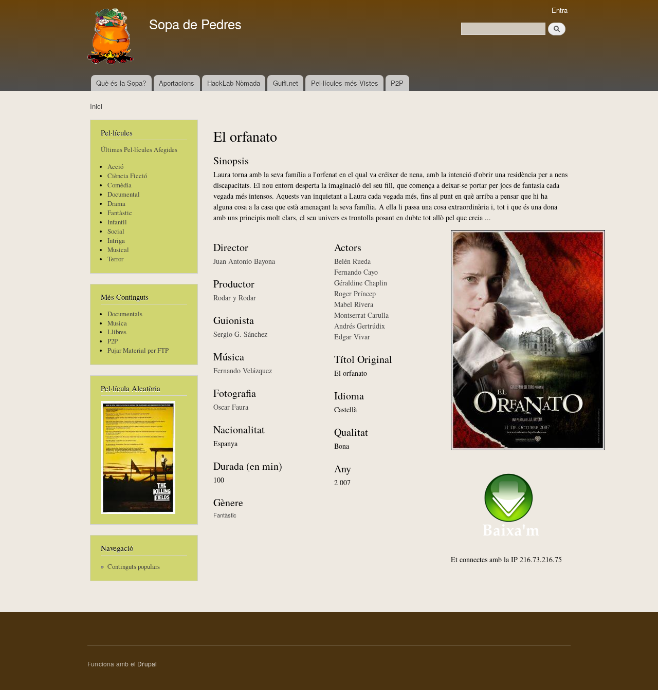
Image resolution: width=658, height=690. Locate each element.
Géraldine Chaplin (360, 283)
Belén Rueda (352, 261)
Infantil (117, 222)
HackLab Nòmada (233, 83)
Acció (115, 166)
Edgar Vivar (352, 336)
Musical (118, 249)
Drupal (147, 663)
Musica (117, 323)
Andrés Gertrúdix (359, 326)
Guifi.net (285, 83)
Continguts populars (133, 566)
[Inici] (111, 37)
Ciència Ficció (127, 175)
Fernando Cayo (356, 272)
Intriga (116, 240)
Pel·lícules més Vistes (344, 83)
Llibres (116, 332)
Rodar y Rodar (234, 297)
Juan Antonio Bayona (244, 261)
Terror (115, 259)
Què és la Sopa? (121, 83)
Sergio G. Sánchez (240, 334)
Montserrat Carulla (361, 315)
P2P (397, 83)
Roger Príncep (355, 293)
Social (115, 231)
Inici (96, 106)
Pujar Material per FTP (138, 350)
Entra (560, 10)
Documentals (124, 314)
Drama (116, 203)
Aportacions (176, 83)
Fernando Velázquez (242, 370)
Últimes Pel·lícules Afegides (139, 149)
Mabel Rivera (353, 304)
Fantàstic (119, 212)
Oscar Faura (230, 407)
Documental (123, 194)
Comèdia (119, 185)
